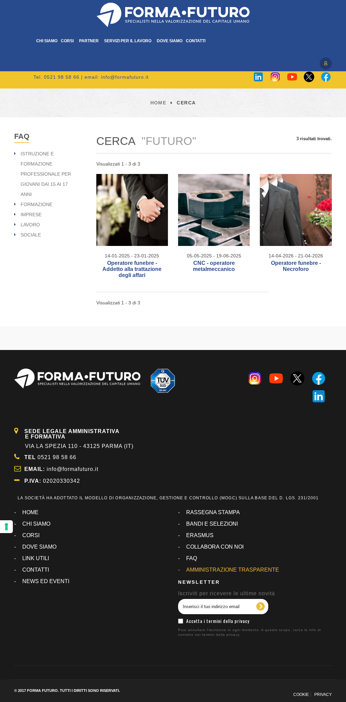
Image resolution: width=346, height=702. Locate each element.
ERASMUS (200, 535)
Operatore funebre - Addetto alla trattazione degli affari (132, 269)
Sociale (31, 234)
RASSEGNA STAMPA (213, 512)
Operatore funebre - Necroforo (296, 266)
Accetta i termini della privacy (217, 620)
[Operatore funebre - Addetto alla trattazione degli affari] (132, 210)
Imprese (31, 214)
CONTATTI (35, 570)
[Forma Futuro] (173, 14)
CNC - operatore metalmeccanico (214, 266)
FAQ (21, 136)
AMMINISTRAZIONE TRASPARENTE (232, 570)
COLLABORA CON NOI (215, 547)
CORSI (31, 535)
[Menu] (325, 62)
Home (158, 102)
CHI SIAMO (36, 524)
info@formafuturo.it (125, 77)
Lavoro (30, 224)
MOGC (228, 498)
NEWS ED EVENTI (45, 581)
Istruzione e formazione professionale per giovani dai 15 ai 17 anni (46, 174)
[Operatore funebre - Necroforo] (295, 210)
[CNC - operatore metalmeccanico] (214, 210)
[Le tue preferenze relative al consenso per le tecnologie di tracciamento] (6, 526)
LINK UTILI (35, 558)
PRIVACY (323, 694)
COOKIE (301, 694)
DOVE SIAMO (39, 547)
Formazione (36, 204)
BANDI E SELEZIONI (212, 524)
